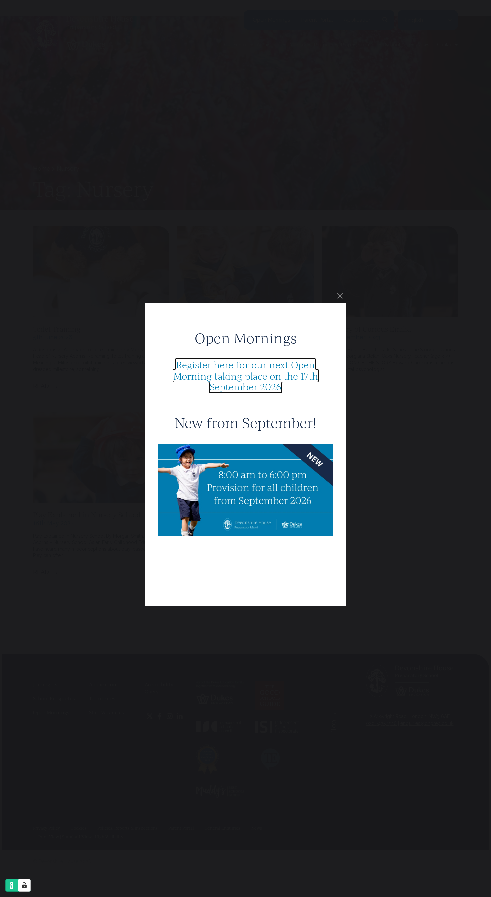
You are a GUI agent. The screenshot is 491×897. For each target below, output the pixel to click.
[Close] (340, 295)
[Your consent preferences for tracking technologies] (24, 885)
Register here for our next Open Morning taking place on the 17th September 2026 (245, 375)
